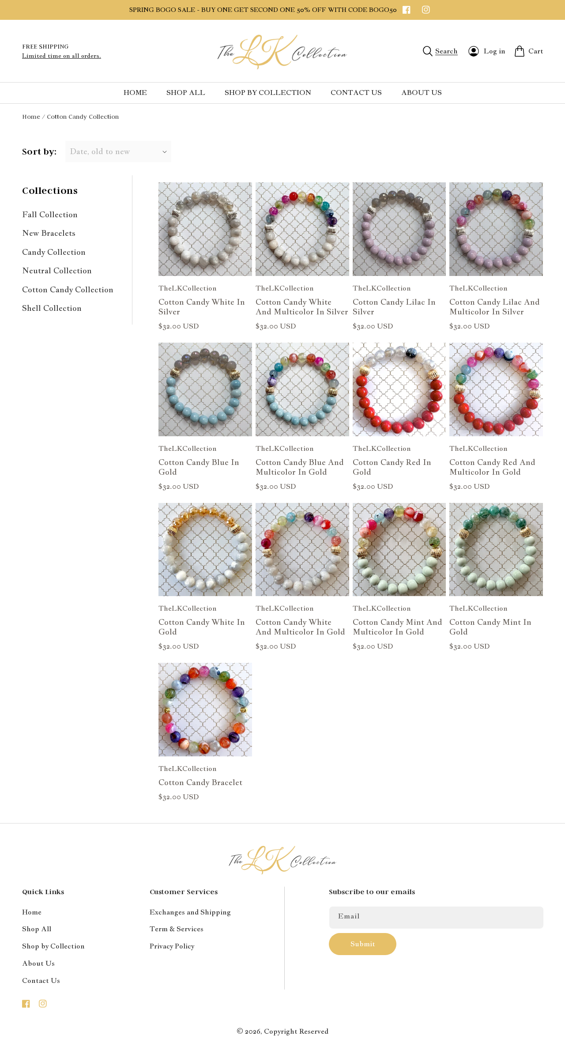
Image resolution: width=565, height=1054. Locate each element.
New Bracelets (48, 233)
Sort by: (39, 151)
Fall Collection (50, 214)
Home (31, 117)
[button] (440, 51)
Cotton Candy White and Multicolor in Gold (300, 627)
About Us (38, 963)
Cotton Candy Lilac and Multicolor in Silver (494, 307)
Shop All (36, 928)
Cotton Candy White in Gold (201, 627)
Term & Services (176, 928)
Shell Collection (52, 308)
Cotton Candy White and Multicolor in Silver (302, 307)
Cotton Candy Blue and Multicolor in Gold (300, 467)
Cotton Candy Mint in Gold (490, 627)
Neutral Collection (57, 270)
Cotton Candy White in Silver (201, 307)
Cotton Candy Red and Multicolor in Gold (492, 467)
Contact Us (41, 980)
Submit (362, 943)
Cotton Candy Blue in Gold (198, 467)
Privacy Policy (172, 946)
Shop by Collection (53, 946)
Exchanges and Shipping (190, 912)
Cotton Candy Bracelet (200, 782)
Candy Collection (54, 252)
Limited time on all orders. (61, 56)
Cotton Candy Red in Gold (392, 467)
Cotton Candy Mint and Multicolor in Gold (397, 627)
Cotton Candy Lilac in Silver (394, 307)
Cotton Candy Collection (67, 289)
